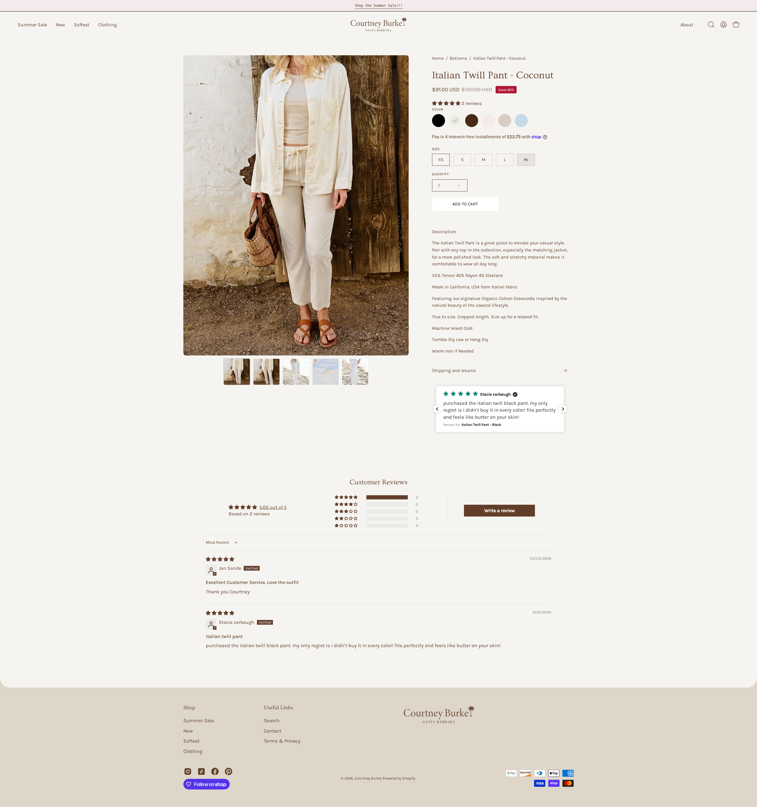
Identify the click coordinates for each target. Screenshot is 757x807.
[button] (32, 25)
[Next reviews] (563, 409)
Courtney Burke (368, 778)
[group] (378, 5)
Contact (272, 730)
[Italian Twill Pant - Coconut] (237, 371)
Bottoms (458, 58)
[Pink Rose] (488, 120)
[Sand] (504, 120)
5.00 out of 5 (273, 507)
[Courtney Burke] (378, 24)
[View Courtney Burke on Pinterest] (228, 771)
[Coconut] (455, 120)
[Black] (438, 120)
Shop (189, 707)
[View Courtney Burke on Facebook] (215, 771)
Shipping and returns (454, 370)
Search (271, 720)
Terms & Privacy (282, 741)
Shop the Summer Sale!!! (378, 6)
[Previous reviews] (437, 409)
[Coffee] (471, 120)
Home (438, 58)
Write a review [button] (499, 510)
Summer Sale (198, 720)
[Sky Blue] (521, 120)
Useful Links (278, 707)
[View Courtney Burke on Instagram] (187, 771)
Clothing (192, 751)
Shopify (408, 778)
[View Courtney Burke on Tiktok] (201, 771)
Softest (191, 741)
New (188, 730)
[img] (220, 559)
